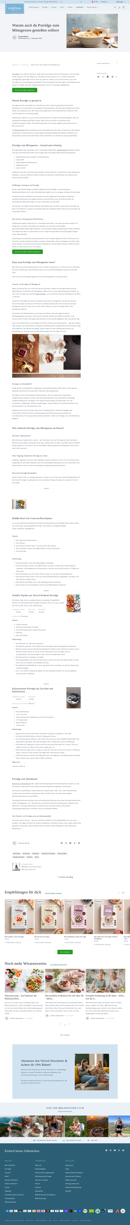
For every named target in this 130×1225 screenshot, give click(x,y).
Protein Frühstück (11, 1180)
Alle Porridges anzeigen (53, 893)
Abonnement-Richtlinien (74, 1172)
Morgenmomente (18, 857)
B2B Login (120, 2)
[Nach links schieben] (119, 892)
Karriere (38, 1187)
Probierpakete (10, 1198)
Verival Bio (15, 65)
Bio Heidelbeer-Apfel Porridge (75, 937)
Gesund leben (62, 853)
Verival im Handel (41, 1180)
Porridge (15, 74)
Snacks (7, 1187)
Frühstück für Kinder (48, 853)
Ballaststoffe (20, 130)
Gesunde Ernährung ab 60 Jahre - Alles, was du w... (105, 997)
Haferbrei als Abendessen (21, 783)
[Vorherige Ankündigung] (5, 2)
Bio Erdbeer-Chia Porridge (14, 937)
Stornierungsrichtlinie (85, 1220)
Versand (55, 1220)
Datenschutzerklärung (73, 1187)
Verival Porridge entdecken (24, 90)
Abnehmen (16, 853)
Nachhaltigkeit (40, 1169)
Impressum (69, 1165)
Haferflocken (62, 150)
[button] (34, 7)
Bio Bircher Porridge (42, 937)
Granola (7, 1172)
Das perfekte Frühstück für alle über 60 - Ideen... (64, 997)
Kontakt (68, 1191)
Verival (11, 1220)
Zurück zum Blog (66, 877)
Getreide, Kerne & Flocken (14, 1194)
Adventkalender (10, 1202)
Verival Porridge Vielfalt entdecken (27, 252)
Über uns (38, 1165)
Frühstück (35, 853)
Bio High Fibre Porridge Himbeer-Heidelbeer (106, 938)
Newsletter (39, 1191)
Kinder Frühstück (11, 1183)
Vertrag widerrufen (72, 1183)
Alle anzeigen (65, 952)
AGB (67, 1169)
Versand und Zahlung (73, 1176)
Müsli (7, 1176)
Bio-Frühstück (10, 1165)
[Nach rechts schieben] (123, 892)
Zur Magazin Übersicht (58, 964)
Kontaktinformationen (64, 1220)
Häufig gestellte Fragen (43, 1176)
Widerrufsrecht (71, 1180)
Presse (37, 1183)
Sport (37, 857)
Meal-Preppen (40, 294)
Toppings (8, 1191)
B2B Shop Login (40, 1198)
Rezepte (29, 857)
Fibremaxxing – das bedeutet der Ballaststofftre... (21, 997)
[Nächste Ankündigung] (81, 2)
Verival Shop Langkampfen (44, 1172)
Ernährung (25, 65)
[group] (11, 1126)
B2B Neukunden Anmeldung (45, 1194)
